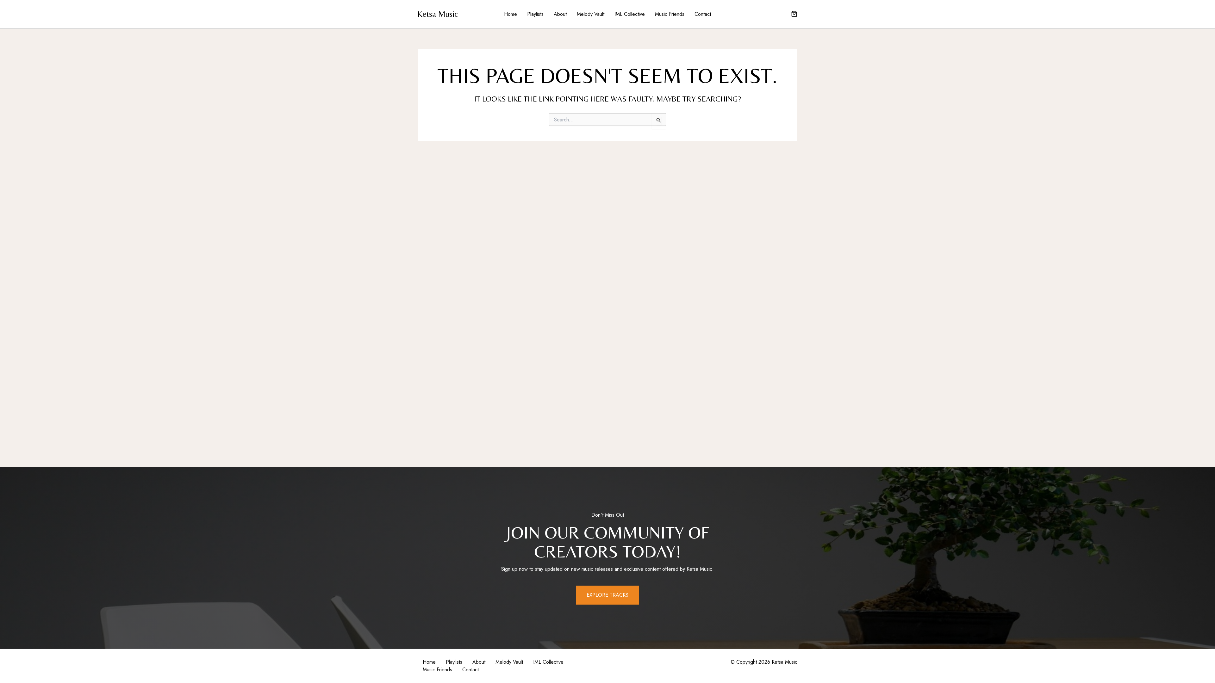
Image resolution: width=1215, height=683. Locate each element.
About (560, 14)
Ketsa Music (438, 14)
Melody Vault (590, 14)
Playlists (535, 14)
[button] (794, 14)
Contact (703, 14)
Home (510, 14)
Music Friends (669, 14)
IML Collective (629, 14)
